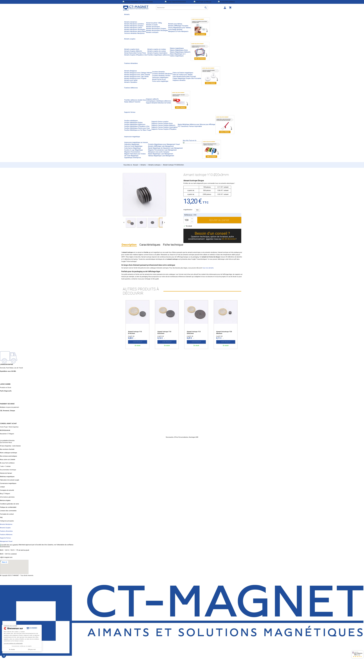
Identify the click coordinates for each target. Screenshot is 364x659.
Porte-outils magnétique (160, 81)
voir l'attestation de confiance (63, 545)
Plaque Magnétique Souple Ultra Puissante (187, 78)
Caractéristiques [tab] (149, 244)
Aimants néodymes (130, 22)
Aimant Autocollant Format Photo (135, 53)
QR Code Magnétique (131, 156)
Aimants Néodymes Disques (133, 26)
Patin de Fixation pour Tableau (183, 74)
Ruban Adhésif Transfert (132, 102)
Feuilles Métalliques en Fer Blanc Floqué (137, 130)
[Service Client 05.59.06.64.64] (179, 2)
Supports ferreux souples (159, 121)
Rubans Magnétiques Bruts (179, 50)
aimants (188, 276)
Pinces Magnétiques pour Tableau (179, 28)
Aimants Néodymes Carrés (133, 28)
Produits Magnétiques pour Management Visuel (164, 144)
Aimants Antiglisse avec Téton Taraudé (137, 74)
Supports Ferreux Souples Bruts (162, 123)
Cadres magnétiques (177, 56)
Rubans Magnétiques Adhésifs (180, 52)
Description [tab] (129, 244)
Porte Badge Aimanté (175, 29)
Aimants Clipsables (130, 82)
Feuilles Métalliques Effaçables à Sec (136, 126)
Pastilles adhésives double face (135, 100)
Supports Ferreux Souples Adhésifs (163, 125)
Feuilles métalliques (131, 121)
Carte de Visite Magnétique (133, 146)
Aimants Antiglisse (130, 71)
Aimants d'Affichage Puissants (178, 26)
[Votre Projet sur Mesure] (206, 2)
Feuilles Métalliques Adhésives (134, 124)
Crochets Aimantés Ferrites (161, 75)
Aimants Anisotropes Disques (156, 28)
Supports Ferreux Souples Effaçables (163, 129)
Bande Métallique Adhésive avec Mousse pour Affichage (196, 124)
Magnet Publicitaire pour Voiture (135, 154)
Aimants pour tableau (175, 24)
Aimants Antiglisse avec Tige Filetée (136, 76)
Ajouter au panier (219, 220)
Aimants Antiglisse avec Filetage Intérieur (138, 73)
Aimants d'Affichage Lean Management (161, 146)
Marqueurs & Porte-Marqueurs (178, 31)
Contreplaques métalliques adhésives (158, 101)
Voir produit (137, 342)
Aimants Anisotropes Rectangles (157, 30)
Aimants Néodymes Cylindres (134, 24)
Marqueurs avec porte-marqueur (158, 152)
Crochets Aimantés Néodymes (162, 74)
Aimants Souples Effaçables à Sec (135, 55)
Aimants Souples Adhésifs (133, 51)
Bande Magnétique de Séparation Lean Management (165, 148)
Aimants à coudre (152, 25)
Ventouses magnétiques (160, 77)
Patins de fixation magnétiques (183, 73)
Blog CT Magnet (5, 493)
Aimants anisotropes (153, 27)
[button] (7, 440)
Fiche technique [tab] (173, 244)
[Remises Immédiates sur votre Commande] (144, 2)
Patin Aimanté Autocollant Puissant (184, 76)
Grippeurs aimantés (179, 80)
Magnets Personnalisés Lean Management (162, 150)
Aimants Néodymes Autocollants (135, 31)
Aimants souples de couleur (156, 51)
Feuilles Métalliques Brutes (133, 122)
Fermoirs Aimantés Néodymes (134, 33)
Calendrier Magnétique (131, 144)
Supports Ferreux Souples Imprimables (164, 127)
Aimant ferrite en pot (159, 79)
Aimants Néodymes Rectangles (134, 29)
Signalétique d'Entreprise (132, 157)
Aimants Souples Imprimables (157, 53)
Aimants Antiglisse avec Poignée (135, 78)
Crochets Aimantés (158, 72)
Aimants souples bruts (131, 49)
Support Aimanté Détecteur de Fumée (158, 103)
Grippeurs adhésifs (152, 99)
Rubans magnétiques (177, 48)
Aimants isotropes (152, 32)
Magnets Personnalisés (132, 152)
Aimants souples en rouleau (156, 49)
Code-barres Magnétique (132, 148)
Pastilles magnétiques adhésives (158, 55)
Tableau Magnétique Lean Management (161, 156)
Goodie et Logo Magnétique (133, 150)
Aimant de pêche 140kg (154, 23)
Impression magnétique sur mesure (136, 142)
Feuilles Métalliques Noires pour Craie (137, 128)
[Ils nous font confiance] (229, 2)
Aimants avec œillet (130, 80)
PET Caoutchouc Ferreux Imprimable (190, 126)
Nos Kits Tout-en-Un (189, 140)
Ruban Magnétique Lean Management (160, 154)
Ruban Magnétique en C (178, 54)
